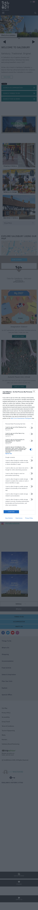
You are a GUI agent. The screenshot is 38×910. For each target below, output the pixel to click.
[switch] (31, 428)
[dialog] (19, 455)
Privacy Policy (29, 518)
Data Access (19, 518)
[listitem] (19, 424)
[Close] (34, 392)
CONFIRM (11, 511)
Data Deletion (9, 518)
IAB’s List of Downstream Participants (21, 418)
